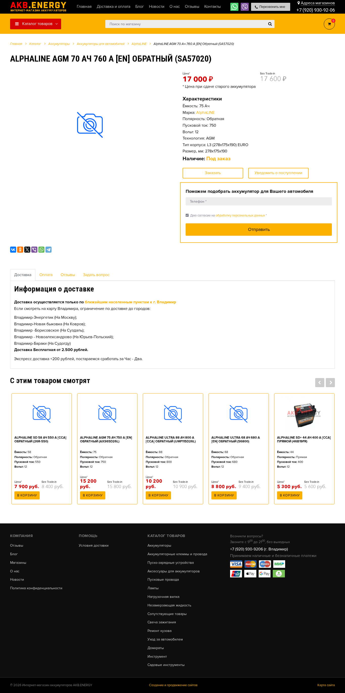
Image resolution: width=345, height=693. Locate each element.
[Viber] (34, 250)
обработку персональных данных (240, 216)
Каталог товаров (37, 23)
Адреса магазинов (318, 3)
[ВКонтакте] (13, 250)
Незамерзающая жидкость (169, 605)
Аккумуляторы (159, 546)
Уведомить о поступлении (278, 172)
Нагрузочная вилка (163, 597)
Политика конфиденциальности (36, 588)
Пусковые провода (163, 580)
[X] (27, 250)
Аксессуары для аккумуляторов (173, 571)
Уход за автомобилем (165, 639)
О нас (14, 571)
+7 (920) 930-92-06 (316, 10)
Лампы (153, 588)
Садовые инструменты (166, 665)
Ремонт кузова (159, 631)
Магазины (18, 563)
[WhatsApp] (41, 250)
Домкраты (155, 648)
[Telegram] (48, 250)
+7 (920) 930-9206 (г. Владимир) (259, 549)
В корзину (27, 495)
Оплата (46, 274)
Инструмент (157, 657)
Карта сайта (326, 685)
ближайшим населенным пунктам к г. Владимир (130, 302)
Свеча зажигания (161, 622)
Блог (14, 554)
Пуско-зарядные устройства (170, 563)
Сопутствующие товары (167, 614)
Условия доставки (94, 546)
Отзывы (68, 274)
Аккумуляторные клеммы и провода (177, 554)
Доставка (22, 274)
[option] (90, 125)
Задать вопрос (96, 274)
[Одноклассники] (20, 250)
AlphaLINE (205, 112)
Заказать (213, 172)
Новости (17, 580)
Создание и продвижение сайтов (173, 685)
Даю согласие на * (226, 215)
